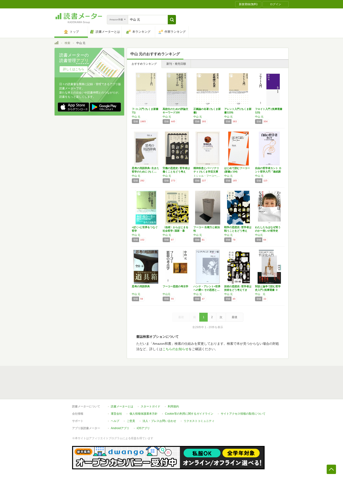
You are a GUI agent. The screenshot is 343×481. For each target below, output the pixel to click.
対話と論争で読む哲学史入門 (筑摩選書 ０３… (268, 290)
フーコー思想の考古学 (175, 286)
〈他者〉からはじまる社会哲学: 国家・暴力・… (175, 231)
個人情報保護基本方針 (144, 413)
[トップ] (56, 43)
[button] (172, 19)
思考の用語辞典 (141, 286)
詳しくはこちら (73, 69)
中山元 (259, 234)
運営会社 (116, 413)
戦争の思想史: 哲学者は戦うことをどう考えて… (238, 231)
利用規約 (173, 406)
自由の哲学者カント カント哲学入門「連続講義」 (268, 171)
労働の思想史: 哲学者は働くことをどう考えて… (176, 171)
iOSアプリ (143, 428)
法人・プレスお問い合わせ (159, 421)
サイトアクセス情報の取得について (243, 413)
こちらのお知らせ (175, 349)
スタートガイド (150, 406)
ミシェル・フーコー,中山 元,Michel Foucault (207, 175)
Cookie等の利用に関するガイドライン (189, 413)
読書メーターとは (122, 406)
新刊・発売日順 (176, 63)
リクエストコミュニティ (199, 421)
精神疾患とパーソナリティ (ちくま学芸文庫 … (206, 171)
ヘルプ (115, 421)
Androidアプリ (120, 428)
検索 (67, 43)
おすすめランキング (144, 63)
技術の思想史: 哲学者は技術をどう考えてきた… (238, 290)
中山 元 (136, 116)
